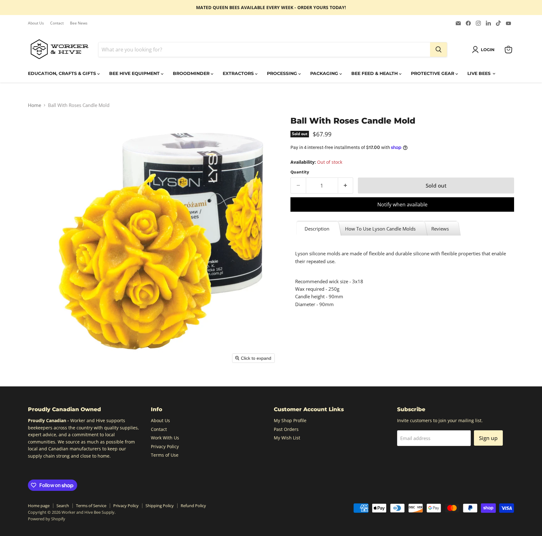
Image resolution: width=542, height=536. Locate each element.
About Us (36, 23)
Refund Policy (193, 505)
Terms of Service (91, 505)
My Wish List (287, 438)
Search (62, 505)
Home (34, 105)
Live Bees (479, 73)
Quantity (299, 172)
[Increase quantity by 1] (345, 186)
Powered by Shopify (46, 519)
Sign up (488, 438)
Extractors (239, 73)
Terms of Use (164, 455)
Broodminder (192, 73)
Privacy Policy (165, 446)
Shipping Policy (160, 505)
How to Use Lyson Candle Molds (380, 229)
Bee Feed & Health (375, 73)
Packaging (324, 73)
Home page (39, 505)
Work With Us (165, 438)
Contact (57, 23)
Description (317, 229)
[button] (484, 49)
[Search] (438, 49)
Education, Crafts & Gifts (62, 73)
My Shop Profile (290, 420)
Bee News (79, 23)
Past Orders (286, 429)
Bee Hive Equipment (135, 73)
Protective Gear (433, 73)
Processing (282, 73)
